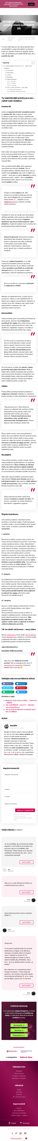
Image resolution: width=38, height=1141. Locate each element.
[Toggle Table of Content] (32, 63)
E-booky (19, 1092)
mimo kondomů (30, 635)
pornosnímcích (9, 665)
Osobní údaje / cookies (19, 1115)
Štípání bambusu (12, 79)
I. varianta (12, 81)
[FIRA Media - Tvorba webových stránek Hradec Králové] (16, 1138)
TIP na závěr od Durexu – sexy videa (17, 87)
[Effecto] (26, 1138)
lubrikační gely (11, 637)
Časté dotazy (19, 1073)
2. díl (8, 752)
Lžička (9, 75)
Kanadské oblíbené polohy (17, 91)
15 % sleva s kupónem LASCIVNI (13, 3)
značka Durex (11, 635)
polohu (10, 202)
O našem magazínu (19, 1076)
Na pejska (10, 77)
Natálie (13, 725)
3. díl (12, 752)
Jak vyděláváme (19, 1110)
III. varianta (13, 85)
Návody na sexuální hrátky (11, 39)
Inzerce (19, 1108)
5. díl (22, 752)
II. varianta (13, 83)
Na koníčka (10, 72)
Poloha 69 (10, 70)
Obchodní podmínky (19, 1113)
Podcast (19, 1094)
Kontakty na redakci (19, 1078)
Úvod (3, 39)
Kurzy (19, 1089)
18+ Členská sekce (19, 1097)
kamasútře (18, 665)
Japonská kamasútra (16, 89)
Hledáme (19, 1071)
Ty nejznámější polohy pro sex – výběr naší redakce (18, 67)
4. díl (17, 752)
